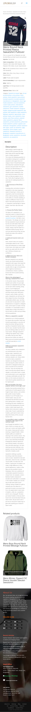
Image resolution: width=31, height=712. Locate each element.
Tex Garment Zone (10, 595)
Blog (19, 704)
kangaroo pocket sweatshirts (15, 110)
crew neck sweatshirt (18, 103)
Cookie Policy (19, 708)
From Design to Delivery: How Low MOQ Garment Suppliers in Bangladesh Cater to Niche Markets (14, 657)
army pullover (16, 95)
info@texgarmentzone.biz (11, 680)
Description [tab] (8, 142)
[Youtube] (15, 621)
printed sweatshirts (15, 122)
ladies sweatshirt (21, 112)
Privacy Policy (14, 706)
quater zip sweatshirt (15, 127)
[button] (25, 18)
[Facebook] (4, 621)
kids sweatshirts (12, 112)
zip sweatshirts (14, 137)
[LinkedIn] (15, 625)
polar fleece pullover (13, 118)
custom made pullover (9, 104)
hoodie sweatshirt (14, 108)
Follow (9, 621)
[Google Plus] (4, 628)
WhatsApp (14, 676)
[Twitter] (4, 625)
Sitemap (14, 704)
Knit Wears (9, 11)
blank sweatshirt (12, 97)
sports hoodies (14, 129)
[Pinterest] (15, 628)
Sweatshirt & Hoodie (18, 11)
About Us (7, 704)
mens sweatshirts (16, 116)
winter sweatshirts (15, 135)
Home (4, 11)
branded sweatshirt (8, 99)
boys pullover (21, 97)
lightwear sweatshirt (8, 114)
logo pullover (18, 114)
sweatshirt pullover (11, 218)
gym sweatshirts (14, 106)
